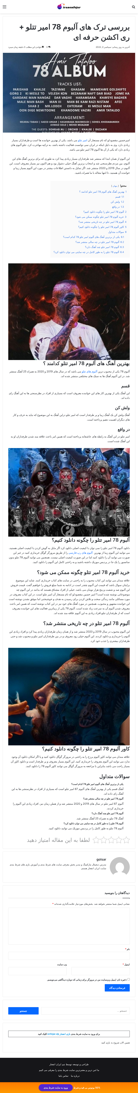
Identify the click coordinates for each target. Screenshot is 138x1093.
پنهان (115, 186)
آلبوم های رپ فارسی (80, 552)
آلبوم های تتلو (89, 371)
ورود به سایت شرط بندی (56, 1087)
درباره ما (75, 1075)
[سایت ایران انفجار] (69, 7)
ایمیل (126, 964)
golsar (101, 859)
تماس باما (63, 1075)
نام (127, 949)
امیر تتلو (82, 140)
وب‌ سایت (62, 964)
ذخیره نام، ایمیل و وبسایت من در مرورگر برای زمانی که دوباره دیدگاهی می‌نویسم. (87, 979)
